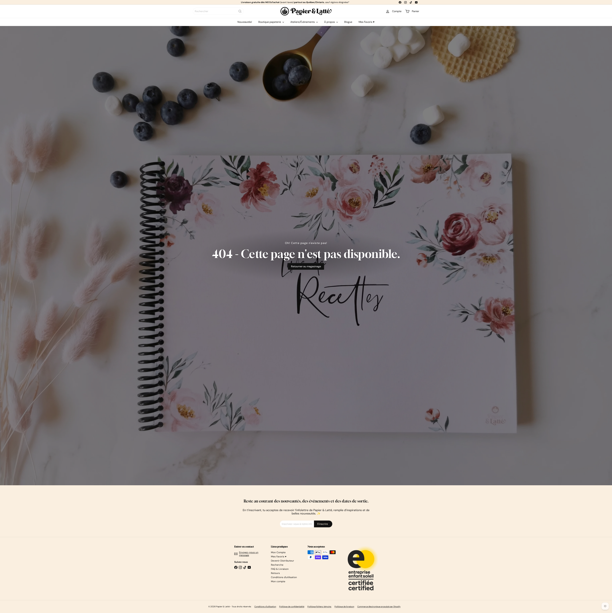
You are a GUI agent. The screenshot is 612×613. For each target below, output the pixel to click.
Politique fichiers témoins (319, 606)
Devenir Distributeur (282, 560)
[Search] (240, 11)
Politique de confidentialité (291, 606)
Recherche (277, 564)
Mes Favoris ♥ (367, 22)
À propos (329, 22)
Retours (275, 573)
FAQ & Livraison (280, 569)
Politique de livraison (344, 606)
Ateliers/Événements (302, 22)
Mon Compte (278, 552)
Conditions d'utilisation (284, 577)
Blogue (348, 22)
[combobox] (218, 11)
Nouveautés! (244, 22)
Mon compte (278, 581)
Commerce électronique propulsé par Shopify (379, 606)
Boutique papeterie (270, 22)
